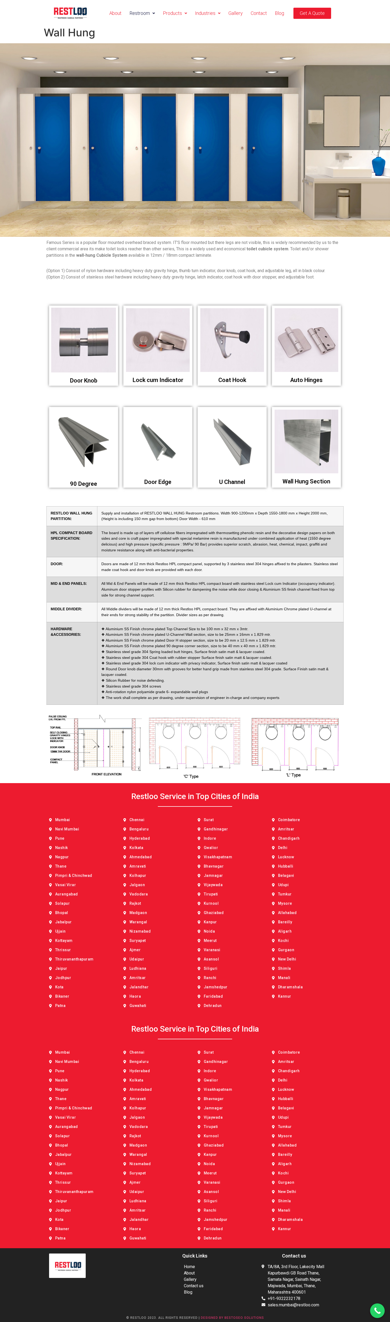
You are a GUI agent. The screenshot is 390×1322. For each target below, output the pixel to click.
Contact (259, 13)
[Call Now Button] (377, 1310)
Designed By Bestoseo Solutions (232, 1318)
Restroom (139, 13)
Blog (279, 13)
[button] (142, 13)
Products (172, 13)
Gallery (235, 13)
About (115, 13)
